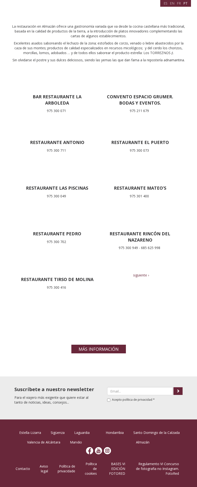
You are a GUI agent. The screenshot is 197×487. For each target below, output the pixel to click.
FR (179, 3)
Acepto (133, 400)
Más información (99, 349)
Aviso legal (44, 468)
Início (47, 10)
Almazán (142, 442)
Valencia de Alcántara (43, 442)
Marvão (76, 442)
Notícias (159, 10)
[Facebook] (89, 450)
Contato (174, 10)
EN (172, 3)
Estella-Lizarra (30, 432)
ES (165, 3)
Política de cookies (91, 469)
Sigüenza (58, 432)
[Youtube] (98, 450)
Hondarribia (115, 432)
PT (185, 3)
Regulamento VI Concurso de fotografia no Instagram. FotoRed (157, 469)
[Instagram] (107, 450)
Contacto (23, 468)
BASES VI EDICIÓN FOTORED (117, 469)
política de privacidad (137, 400)
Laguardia (82, 432)
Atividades (111, 10)
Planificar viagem (136, 10)
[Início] (23, 9)
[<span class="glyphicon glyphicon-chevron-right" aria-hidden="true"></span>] (178, 391)
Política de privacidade (66, 468)
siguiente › (141, 275)
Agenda (94, 10)
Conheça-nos (64, 10)
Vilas (81, 10)
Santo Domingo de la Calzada (156, 432)
